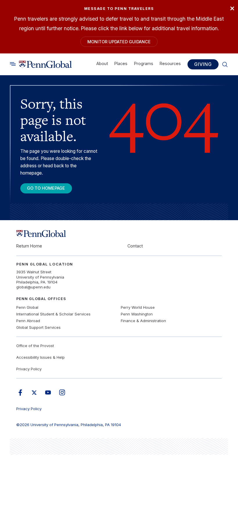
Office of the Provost (35, 345)
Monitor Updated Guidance (119, 41)
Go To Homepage (46, 188)
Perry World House (138, 307)
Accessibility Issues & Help (40, 357)
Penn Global (27, 307)
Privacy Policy (29, 369)
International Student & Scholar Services (53, 314)
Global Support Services (38, 327)
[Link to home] (45, 64)
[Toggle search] (13, 63)
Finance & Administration (143, 320)
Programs (143, 63)
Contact (135, 245)
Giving (203, 64)
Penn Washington (137, 314)
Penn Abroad (28, 320)
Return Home (29, 245)
